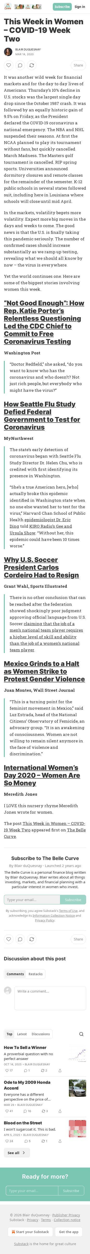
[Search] (81, 1034)
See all (13, 1152)
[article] (45, 1059)
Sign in (80, 7)
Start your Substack (32, 1232)
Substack (21, 1244)
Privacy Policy (44, 920)
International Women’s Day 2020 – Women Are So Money (42, 775)
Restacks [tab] (35, 974)
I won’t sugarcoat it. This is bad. (30, 1129)
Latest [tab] (22, 1034)
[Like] (8, 65)
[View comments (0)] (20, 65)
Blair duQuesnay (28, 49)
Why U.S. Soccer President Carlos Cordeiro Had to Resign (41, 567)
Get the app (68, 1232)
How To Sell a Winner (25, 1047)
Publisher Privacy (66, 1215)
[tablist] (24, 974)
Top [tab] (9, 1034)
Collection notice (67, 1220)
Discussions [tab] (41, 1034)
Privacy (32, 1220)
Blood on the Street (23, 1123)
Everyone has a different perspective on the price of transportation (26, 1097)
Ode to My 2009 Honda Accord (27, 1085)
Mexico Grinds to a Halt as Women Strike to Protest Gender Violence (44, 671)
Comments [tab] (15, 974)
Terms (46, 1220)
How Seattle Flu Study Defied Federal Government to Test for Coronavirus (42, 415)
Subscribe (62, 7)
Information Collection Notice (54, 915)
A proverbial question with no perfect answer (28, 1056)
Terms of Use (68, 911)
